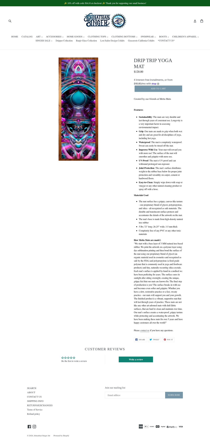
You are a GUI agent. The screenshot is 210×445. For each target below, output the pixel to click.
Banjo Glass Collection (86, 40)
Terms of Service (34, 409)
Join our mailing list (115, 387)
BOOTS (163, 36)
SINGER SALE (43, 40)
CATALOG (27, 36)
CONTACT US (34, 396)
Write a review (136, 359)
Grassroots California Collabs (141, 40)
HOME (14, 36)
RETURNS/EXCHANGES (40, 405)
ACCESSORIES (54, 36)
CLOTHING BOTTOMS (124, 36)
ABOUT (31, 392)
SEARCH (31, 388)
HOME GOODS (75, 36)
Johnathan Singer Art (42, 435)
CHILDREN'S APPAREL (184, 36)
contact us (144, 330)
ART (38, 36)
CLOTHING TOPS (97, 36)
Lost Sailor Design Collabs (112, 40)
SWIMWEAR (147, 36)
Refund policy (33, 413)
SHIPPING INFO (35, 400)
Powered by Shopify (61, 435)
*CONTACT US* (166, 40)
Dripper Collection (64, 40)
